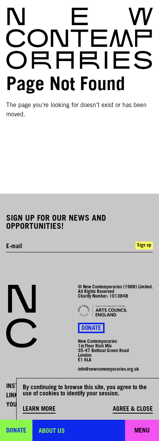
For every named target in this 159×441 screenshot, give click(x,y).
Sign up (144, 245)
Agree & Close (133, 409)
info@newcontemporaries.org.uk (108, 369)
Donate (91, 328)
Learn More (39, 409)
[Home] (79, 38)
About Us (52, 431)
